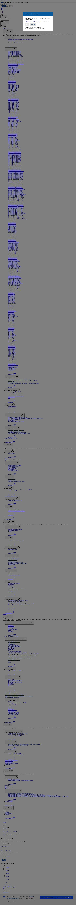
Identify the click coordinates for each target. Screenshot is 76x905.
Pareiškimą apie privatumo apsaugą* (33, 21)
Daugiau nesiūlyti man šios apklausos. (33, 27)
